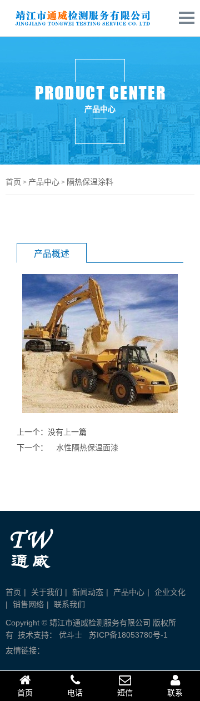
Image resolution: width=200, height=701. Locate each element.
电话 (75, 692)
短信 (125, 692)
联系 (175, 692)
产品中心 (43, 181)
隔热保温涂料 (90, 181)
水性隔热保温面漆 (87, 447)
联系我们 (69, 604)
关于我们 (46, 592)
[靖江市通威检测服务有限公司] (81, 25)
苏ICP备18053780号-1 (128, 634)
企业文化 (170, 592)
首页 (13, 181)
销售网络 (28, 604)
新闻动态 (87, 592)
